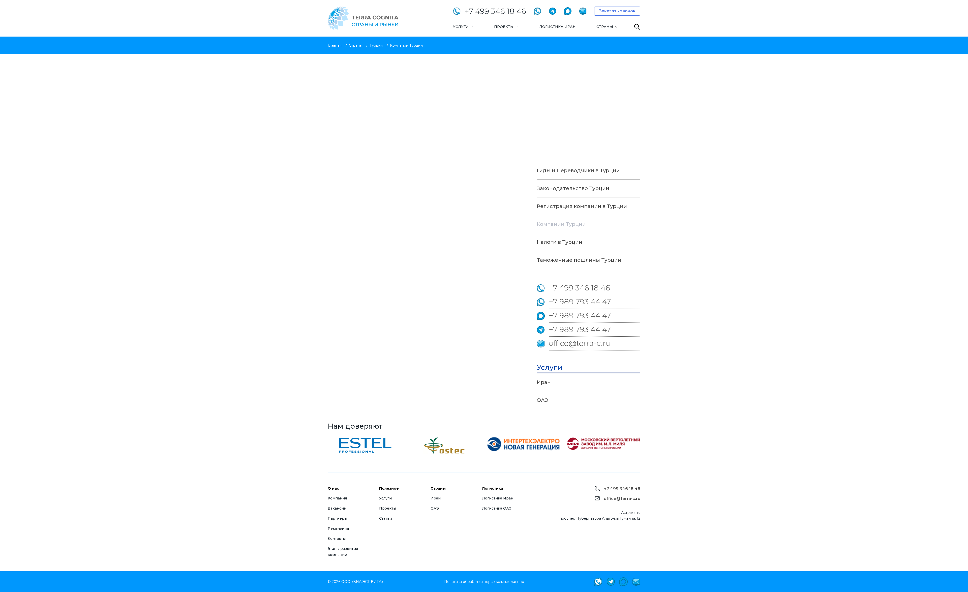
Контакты (337, 538)
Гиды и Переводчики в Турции (578, 170)
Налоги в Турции (559, 242)
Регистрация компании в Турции (582, 206)
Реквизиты (338, 528)
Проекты (504, 26)
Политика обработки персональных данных (484, 581)
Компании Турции (561, 224)
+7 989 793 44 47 (580, 301)
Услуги (461, 26)
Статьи (385, 518)
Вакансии (337, 508)
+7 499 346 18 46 (579, 287)
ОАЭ (542, 400)
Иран (544, 382)
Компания (337, 498)
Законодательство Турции (573, 188)
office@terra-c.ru (580, 343)
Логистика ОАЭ (496, 508)
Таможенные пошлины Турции (579, 260)
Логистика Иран (557, 26)
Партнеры (337, 518)
